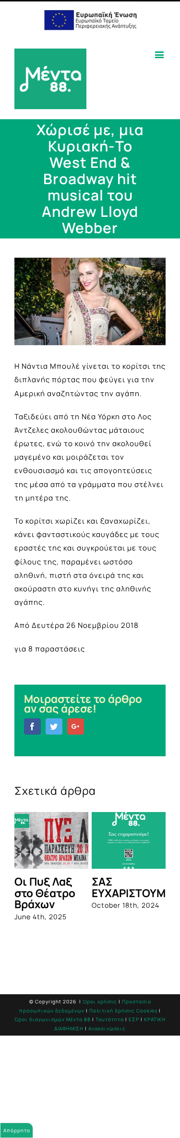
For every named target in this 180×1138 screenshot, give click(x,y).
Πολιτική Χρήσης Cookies (123, 1010)
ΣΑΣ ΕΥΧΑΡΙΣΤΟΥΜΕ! (134, 887)
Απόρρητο (16, 1130)
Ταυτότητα (110, 1019)
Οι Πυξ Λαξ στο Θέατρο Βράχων (44, 893)
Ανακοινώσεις (107, 1028)
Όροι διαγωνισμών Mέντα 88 (52, 1019)
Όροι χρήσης (100, 1001)
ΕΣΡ (134, 1019)
